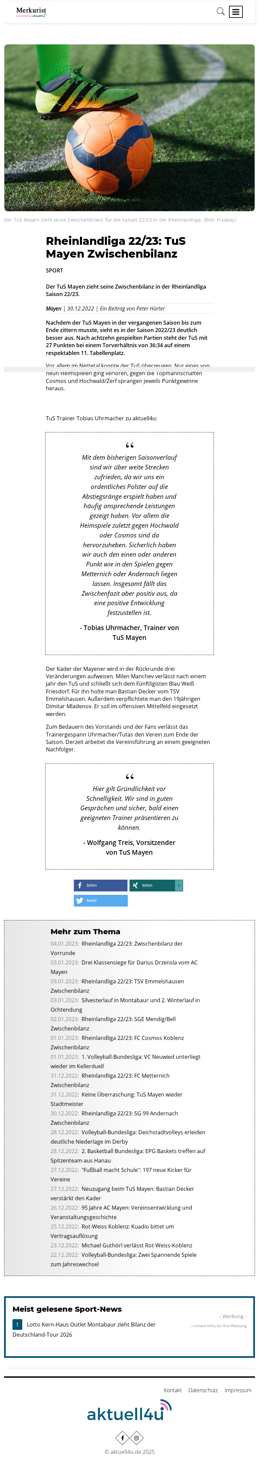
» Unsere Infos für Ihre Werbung (219, 1325)
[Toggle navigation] (236, 12)
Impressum (238, 1390)
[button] (100, 885)
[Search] (221, 14)
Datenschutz (203, 1390)
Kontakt (173, 1390)
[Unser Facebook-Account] (122, 1438)
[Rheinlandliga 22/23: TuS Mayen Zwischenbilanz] (129, 127)
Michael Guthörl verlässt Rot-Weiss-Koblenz (137, 1245)
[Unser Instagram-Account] (137, 1438)
